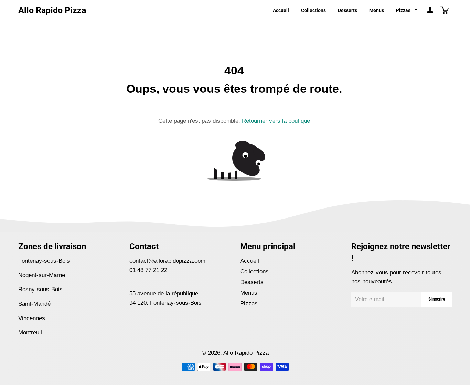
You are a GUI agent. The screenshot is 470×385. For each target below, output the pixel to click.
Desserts (347, 10)
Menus (376, 10)
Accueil (281, 10)
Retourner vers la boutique (276, 121)
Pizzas (404, 10)
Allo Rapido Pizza (52, 10)
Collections (313, 10)
